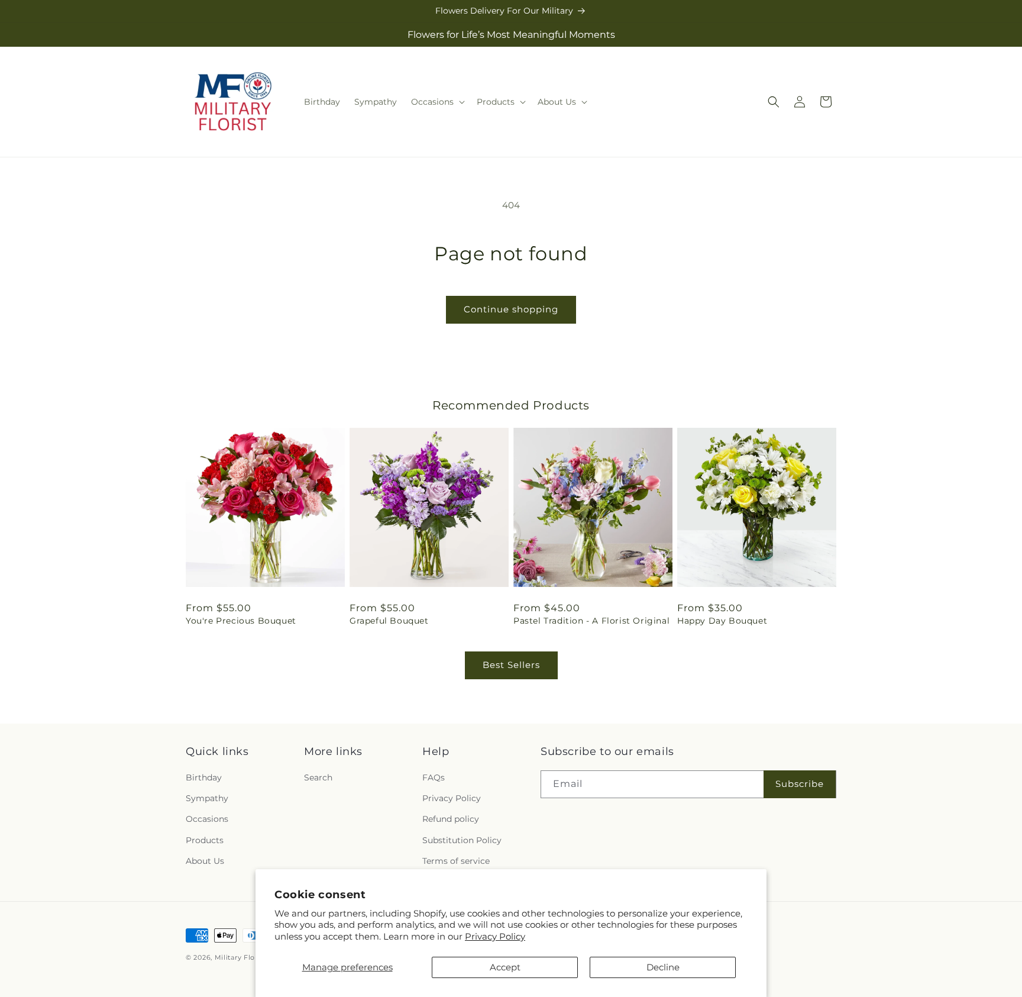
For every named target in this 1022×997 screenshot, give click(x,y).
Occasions (207, 819)
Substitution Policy (462, 840)
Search (318, 777)
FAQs (433, 777)
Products (205, 840)
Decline (663, 967)
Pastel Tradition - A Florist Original (591, 620)
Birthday (204, 777)
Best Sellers (511, 664)
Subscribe (799, 784)
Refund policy (450, 819)
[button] (437, 101)
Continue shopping (511, 309)
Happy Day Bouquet (722, 620)
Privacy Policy (495, 936)
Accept (505, 967)
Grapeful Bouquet (389, 620)
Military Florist (240, 957)
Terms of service (456, 861)
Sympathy (207, 798)
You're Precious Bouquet (241, 620)
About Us (205, 861)
